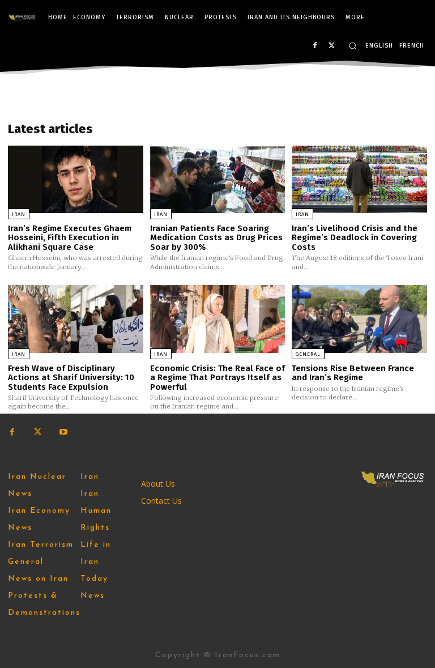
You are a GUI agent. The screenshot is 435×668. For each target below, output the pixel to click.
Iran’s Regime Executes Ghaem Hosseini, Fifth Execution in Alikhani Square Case (69, 237)
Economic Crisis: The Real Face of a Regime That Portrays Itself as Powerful (217, 377)
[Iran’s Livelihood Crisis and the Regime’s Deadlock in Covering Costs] (359, 179)
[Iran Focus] (22, 17)
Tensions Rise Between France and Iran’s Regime (353, 373)
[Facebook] (315, 46)
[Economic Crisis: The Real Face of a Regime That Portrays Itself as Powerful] (217, 318)
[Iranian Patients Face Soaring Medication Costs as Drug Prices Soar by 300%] (217, 179)
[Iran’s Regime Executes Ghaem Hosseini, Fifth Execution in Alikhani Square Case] (75, 179)
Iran (18, 214)
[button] (353, 46)
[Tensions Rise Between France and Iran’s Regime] (359, 318)
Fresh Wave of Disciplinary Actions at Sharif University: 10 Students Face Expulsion (71, 377)
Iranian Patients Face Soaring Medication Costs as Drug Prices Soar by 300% (216, 237)
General (308, 354)
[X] (332, 46)
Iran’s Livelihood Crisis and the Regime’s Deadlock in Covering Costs (354, 237)
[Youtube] (63, 432)
